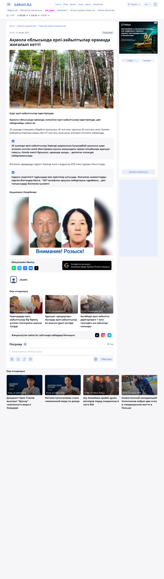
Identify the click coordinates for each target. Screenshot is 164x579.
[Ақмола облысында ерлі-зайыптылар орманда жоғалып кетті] (61, 226)
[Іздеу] (155, 4)
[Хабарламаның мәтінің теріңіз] (61, 351)
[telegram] (19, 268)
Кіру (112, 344)
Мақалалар (98, 4)
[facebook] (25, 268)
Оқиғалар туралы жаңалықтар (52, 26)
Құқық (88, 4)
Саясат (58, 4)
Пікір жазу (106, 359)
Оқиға (81, 4)
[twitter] (36, 268)
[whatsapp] (14, 268)
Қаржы (73, 4)
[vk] (30, 268)
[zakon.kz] (23, 4)
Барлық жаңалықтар (27, 26)
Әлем (65, 4)
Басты (12, 26)
